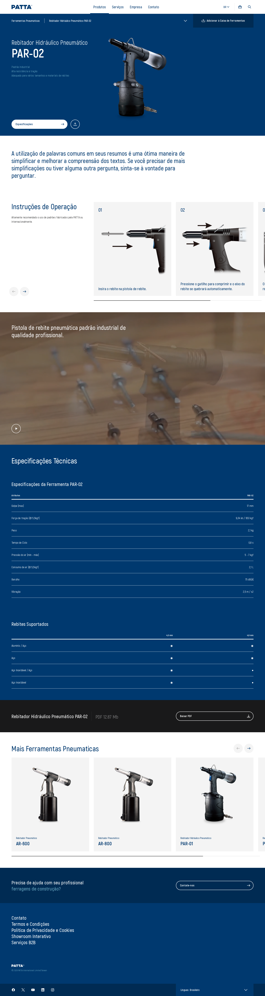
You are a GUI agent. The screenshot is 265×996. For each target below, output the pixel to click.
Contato (153, 7)
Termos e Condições (30, 924)
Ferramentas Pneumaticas (26, 20)
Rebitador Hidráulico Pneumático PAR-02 (70, 20)
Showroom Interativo (31, 936)
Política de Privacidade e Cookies (43, 930)
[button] (249, 7)
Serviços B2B (24, 942)
